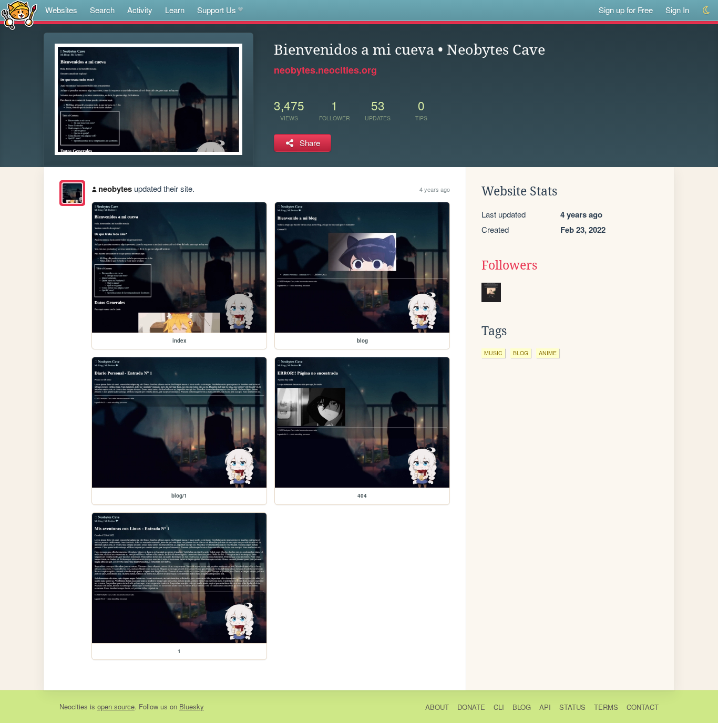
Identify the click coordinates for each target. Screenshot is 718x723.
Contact (643, 707)
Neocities (73, 706)
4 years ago (434, 189)
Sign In (677, 9)
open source (116, 706)
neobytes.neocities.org (325, 70)
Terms (606, 707)
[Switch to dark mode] (706, 10)
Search (102, 9)
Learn (174, 9)
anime (548, 353)
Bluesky (191, 706)
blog (520, 353)
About (437, 707)
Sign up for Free (626, 9)
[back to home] (19, 14)
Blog (521, 707)
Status (572, 707)
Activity (139, 9)
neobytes (115, 188)
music (493, 353)
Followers (509, 265)
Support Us (216, 9)
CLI (499, 707)
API (545, 707)
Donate (471, 707)
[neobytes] (72, 193)
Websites (61, 9)
